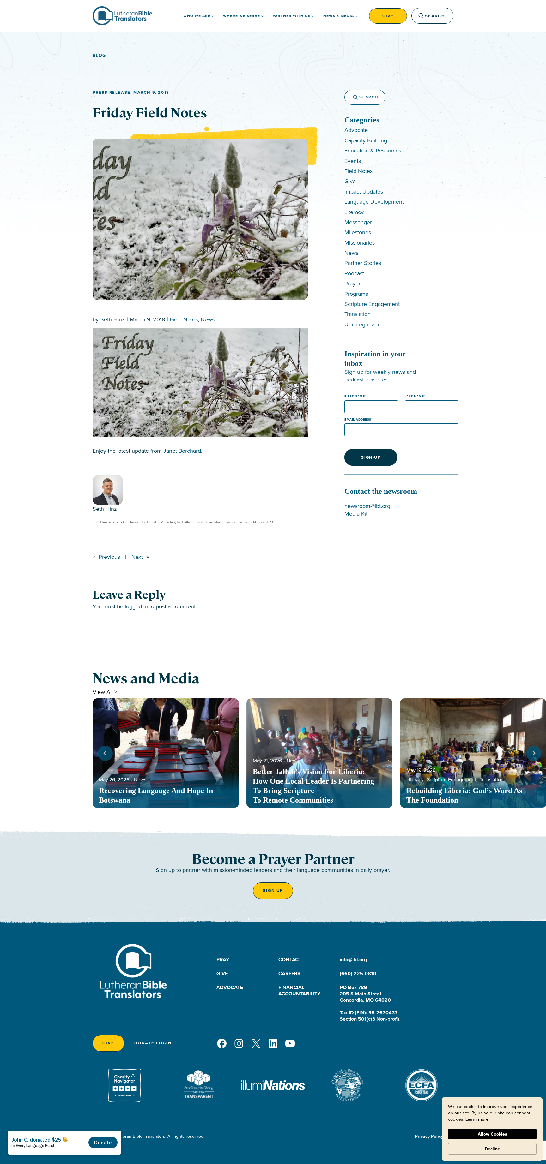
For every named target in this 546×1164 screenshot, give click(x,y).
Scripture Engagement (372, 304)
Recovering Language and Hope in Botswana (156, 795)
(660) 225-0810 (358, 973)
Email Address (357, 419)
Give (388, 16)
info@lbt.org (353, 959)
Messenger (358, 222)
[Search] (352, 97)
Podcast (354, 273)
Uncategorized (362, 324)
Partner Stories (362, 263)
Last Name (414, 396)
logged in (136, 606)
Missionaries (359, 243)
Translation (357, 314)
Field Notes (184, 319)
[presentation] (166, 753)
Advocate (356, 130)
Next (137, 557)
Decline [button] (492, 1149)
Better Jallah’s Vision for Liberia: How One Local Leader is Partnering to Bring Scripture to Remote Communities (313, 785)
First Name (354, 396)
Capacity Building (365, 140)
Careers (289, 973)
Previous (109, 557)
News (208, 319)
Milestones (357, 232)
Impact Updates (363, 191)
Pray (222, 959)
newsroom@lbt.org (367, 506)
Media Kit (355, 513)
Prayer (352, 283)
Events (352, 161)
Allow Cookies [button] (492, 1134)
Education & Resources (372, 150)
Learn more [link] (476, 1119)
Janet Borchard (182, 451)
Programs (356, 294)
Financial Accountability (299, 990)
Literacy (354, 212)
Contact (289, 959)
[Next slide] (533, 753)
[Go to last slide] (105, 753)
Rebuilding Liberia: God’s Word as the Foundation (464, 795)
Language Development (374, 202)
